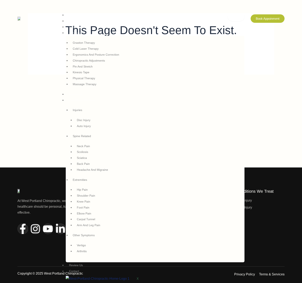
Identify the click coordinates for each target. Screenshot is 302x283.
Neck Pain (83, 146)
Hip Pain (82, 189)
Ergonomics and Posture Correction (96, 54)
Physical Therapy (84, 78)
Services (74, 32)
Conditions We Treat (82, 100)
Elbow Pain (84, 213)
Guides (73, 27)
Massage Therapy (84, 84)
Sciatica (82, 157)
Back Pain (83, 163)
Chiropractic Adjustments (89, 60)
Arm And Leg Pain (88, 225)
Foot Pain (83, 207)
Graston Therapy (84, 42)
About (73, 21)
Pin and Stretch (83, 66)
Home (73, 15)
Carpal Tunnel (86, 219)
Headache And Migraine (92, 169)
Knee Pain (83, 201)
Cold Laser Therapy (86, 48)
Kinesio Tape (81, 72)
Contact (74, 271)
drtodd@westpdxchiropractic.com (262, 5)
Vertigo (81, 245)
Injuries (77, 110)
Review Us (76, 265)
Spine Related (82, 136)
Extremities (80, 179)
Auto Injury (84, 126)
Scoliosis (82, 152)
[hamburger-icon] (236, 16)
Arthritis (82, 251)
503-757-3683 (32, 5)
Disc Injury (83, 120)
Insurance (75, 94)
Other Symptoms (84, 235)
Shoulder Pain (86, 195)
